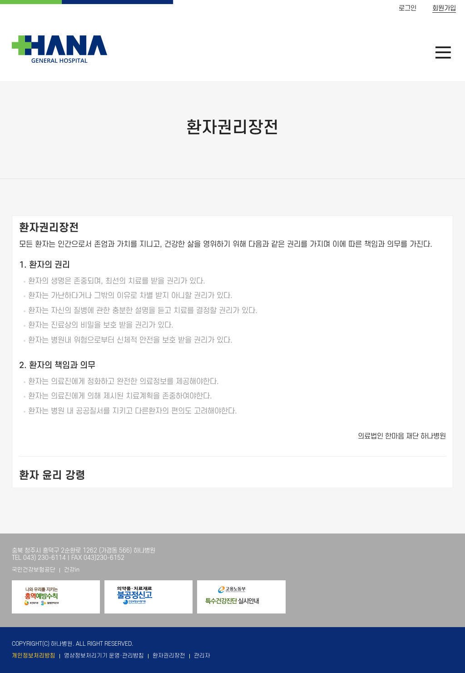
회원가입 (444, 8)
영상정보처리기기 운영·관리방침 (104, 656)
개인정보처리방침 (33, 656)
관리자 (202, 656)
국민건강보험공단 (33, 570)
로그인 (407, 8)
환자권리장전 (169, 656)
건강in (71, 570)
